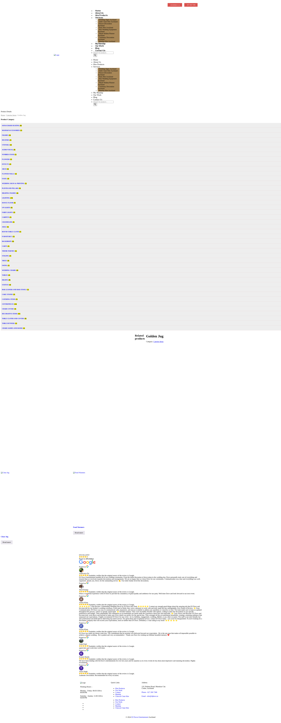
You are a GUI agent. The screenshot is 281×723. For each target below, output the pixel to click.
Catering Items (11, 115)
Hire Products (98, 64)
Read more (7, 542)
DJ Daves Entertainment (139, 717)
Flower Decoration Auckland (105, 25)
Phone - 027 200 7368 (149, 692)
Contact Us (100, 50)
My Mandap (98, 93)
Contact (118, 692)
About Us (97, 62)
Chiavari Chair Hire (122, 696)
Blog (95, 97)
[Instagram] (85, 705)
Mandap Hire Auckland (107, 90)
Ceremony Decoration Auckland (106, 38)
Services (96, 67)
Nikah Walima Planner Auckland (106, 34)
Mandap (118, 694)
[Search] (95, 55)
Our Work (97, 95)
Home (95, 60)
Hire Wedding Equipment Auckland (107, 30)
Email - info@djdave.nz (150, 696)
